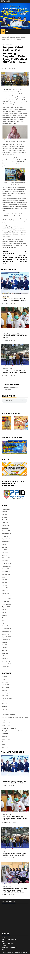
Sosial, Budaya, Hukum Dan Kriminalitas (13, 731)
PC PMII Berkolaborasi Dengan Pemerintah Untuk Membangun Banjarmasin (21, 256)
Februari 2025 (6, 558)
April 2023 (5, 618)
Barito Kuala (5, 687)
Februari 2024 (6, 590)
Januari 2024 (5, 593)
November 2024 (6, 566)
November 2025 (6, 533)
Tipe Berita (5, 747)
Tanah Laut (5, 742)
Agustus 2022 (6, 639)
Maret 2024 (5, 588)
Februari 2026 (6, 525)
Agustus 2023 (6, 607)
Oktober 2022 (5, 634)
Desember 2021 (6, 661)
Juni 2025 (4, 547)
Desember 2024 (6, 563)
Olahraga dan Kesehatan (8, 714)
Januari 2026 (5, 528)
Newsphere (15, 952)
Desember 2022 (6, 628)
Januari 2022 (5, 658)
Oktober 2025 (5, 536)
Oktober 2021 (5, 666)
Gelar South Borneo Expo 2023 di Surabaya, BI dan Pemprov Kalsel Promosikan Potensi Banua (8, 257)
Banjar (4, 679)
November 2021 (6, 664)
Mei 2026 (4, 517)
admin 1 (15, 68)
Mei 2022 (4, 647)
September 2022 (6, 637)
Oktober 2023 (5, 601)
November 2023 (6, 599)
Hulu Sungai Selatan (7, 693)
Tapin (3, 744)
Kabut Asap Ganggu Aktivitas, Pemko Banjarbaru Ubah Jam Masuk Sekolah (14, 335)
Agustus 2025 (6, 541)
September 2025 (6, 539)
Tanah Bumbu (6, 739)
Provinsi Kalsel (9, 44)
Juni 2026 (4, 514)
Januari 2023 (5, 626)
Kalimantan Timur (7, 704)
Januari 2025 (5, 561)
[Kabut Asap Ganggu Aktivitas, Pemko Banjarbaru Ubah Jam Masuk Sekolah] (15, 318)
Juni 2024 (4, 579)
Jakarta (4, 296)
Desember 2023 (6, 596)
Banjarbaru (5, 331)
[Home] (3, 31)
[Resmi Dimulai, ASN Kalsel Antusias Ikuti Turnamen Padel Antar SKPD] (15, 355)
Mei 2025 (4, 550)
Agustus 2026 (6, 509)
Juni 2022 (4, 645)
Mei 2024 (4, 582)
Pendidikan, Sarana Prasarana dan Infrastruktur (15, 717)
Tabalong (4, 736)
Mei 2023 (4, 615)
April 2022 (5, 650)
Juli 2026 (4, 512)
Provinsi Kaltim (6, 725)
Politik (3, 720)
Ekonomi (4, 690)
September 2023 (6, 604)
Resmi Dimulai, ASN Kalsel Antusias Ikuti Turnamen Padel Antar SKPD (14, 371)
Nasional (4, 709)
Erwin (15, 303)
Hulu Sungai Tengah (7, 695)
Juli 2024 (4, 577)
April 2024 (5, 585)
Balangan (4, 676)
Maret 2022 (5, 653)
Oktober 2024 (5, 569)
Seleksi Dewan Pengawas (9, 728)
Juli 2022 (4, 642)
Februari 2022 (6, 656)
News (3, 44)
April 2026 (5, 520)
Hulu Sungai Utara (7, 698)
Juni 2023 (4, 612)
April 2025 (5, 552)
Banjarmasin (5, 368)
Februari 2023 (6, 623)
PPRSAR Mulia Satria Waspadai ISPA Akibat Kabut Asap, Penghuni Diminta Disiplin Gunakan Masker (14, 890)
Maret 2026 (5, 522)
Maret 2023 (5, 620)
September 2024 (6, 571)
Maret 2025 (5, 555)
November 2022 (6, 631)
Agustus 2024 (6, 574)
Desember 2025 (6, 531)
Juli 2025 (4, 544)
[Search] (27, 31)
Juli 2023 (4, 609)
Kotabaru (4, 706)
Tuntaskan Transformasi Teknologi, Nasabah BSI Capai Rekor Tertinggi (14, 299)
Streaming (5, 733)
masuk (13, 387)
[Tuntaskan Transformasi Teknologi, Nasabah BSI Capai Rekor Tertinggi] (15, 283)
